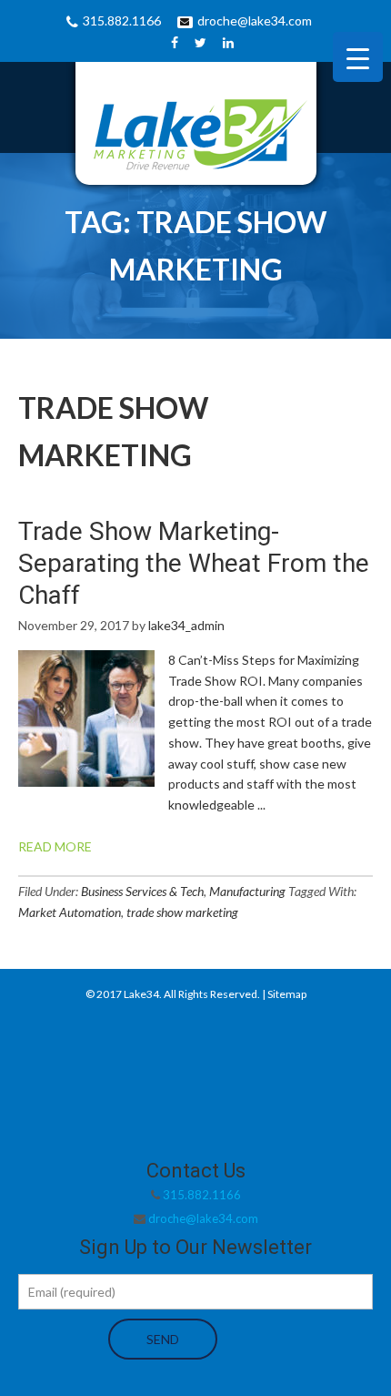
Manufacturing (247, 891)
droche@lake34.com (254, 20)
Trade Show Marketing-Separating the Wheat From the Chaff (193, 563)
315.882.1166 (122, 20)
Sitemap (286, 994)
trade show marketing (182, 912)
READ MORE (55, 846)
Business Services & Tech (142, 891)
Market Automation (69, 912)
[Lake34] (195, 130)
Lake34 (141, 994)
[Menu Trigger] (358, 57)
